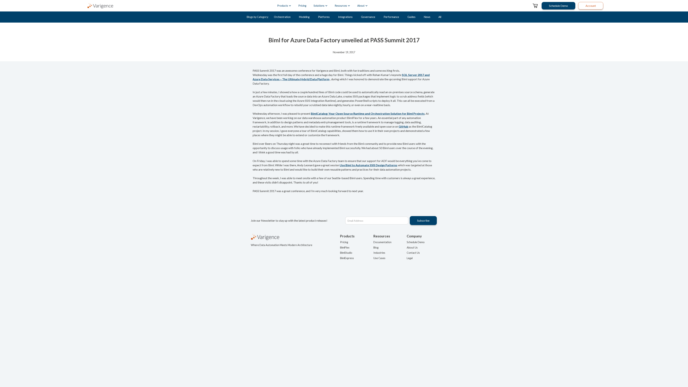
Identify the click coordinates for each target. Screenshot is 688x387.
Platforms (324, 16)
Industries (379, 252)
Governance (368, 16)
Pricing (302, 5)
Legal (410, 258)
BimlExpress (347, 258)
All (439, 16)
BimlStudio (346, 252)
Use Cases (379, 258)
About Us (412, 247)
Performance (391, 16)
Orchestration (282, 16)
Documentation (382, 242)
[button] (284, 5)
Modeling (304, 16)
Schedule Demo (416, 242)
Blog (376, 247)
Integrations (345, 16)
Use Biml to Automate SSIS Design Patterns (368, 165)
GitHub (403, 126)
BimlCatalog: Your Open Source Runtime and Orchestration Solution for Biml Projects (368, 113)
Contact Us (413, 252)
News (427, 16)
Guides (411, 16)
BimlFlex (344, 247)
